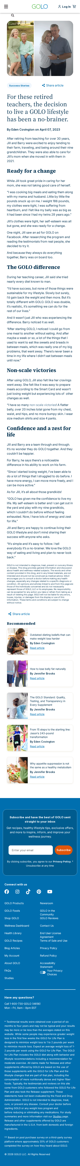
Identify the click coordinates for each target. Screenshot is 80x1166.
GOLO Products (14, 903)
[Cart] (74, 6)
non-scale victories (43, 405)
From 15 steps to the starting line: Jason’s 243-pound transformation (50, 733)
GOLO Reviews (49, 918)
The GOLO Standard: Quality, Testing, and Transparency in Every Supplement (47, 701)
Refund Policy (48, 955)
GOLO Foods (12, 910)
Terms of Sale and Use (53, 940)
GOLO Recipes (13, 940)
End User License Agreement (50, 934)
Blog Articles (12, 948)
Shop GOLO (11, 918)
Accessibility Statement (47, 964)
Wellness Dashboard (16, 925)
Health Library (13, 933)
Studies (9, 978)
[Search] (13, 15)
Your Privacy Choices (55, 972)
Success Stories (19, 85)
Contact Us (47, 925)
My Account (11, 955)
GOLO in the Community (47, 912)
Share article (54, 85)
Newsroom (46, 903)
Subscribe (64, 850)
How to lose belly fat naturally (48, 668)
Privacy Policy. (62, 861)
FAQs (7, 970)
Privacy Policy (48, 948)
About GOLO (12, 963)
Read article (37, 647)
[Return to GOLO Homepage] (40, 6)
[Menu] (6, 6)
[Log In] (66, 6)
